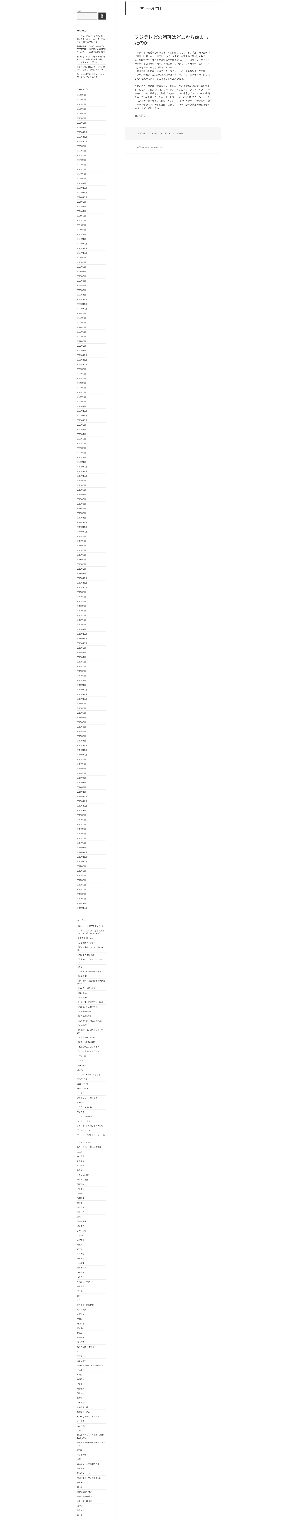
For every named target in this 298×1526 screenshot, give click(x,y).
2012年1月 (81, 903)
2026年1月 (81, 127)
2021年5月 (81, 387)
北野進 (80, 1202)
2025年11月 (82, 137)
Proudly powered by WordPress (149, 147)
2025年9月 (81, 146)
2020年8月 (81, 429)
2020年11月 (82, 415)
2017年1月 (81, 629)
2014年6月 (81, 768)
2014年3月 (81, 782)
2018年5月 (81, 555)
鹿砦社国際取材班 (84, 1491)
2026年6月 (81, 104)
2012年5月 (81, 884)
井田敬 (80, 1170)
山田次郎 (80, 1277)
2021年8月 (81, 373)
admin (156, 133)
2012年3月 (81, 894)
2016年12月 (82, 634)
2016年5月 (81, 666)
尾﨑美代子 (81, 1268)
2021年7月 (81, 378)
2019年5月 (81, 499)
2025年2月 (81, 178)
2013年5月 (81, 829)
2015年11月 (82, 694)
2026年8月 (81, 95)
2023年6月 (81, 271)
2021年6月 (81, 383)
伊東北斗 (80, 1184)
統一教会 (80, 1421)
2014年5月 (81, 773)
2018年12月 (82, 522)
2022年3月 (81, 341)
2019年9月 (81, 480)
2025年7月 (81, 155)
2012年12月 (82, 852)
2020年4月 (81, 448)
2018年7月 (81, 545)
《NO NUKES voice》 (86, 938)
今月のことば (82, 1179)
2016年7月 (81, 657)
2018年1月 (81, 573)
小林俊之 (80, 1258)
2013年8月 (81, 815)
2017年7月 (81, 601)
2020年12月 (82, 411)
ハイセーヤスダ (83, 1121)
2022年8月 (81, 318)
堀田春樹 (80, 1226)
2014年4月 (81, 778)
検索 (79, 11)
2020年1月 (81, 462)
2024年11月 (82, 192)
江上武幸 (80, 1351)
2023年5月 (81, 276)
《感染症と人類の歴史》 (87, 988)
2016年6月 (81, 662)
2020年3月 (81, 452)
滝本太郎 (80, 1370)
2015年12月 (82, 689)
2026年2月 (81, 123)
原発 (79, 1216)
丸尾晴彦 (80, 1161)
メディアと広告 (83, 1142)
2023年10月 (82, 253)
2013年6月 (81, 824)
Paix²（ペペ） (83, 1084)
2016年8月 (81, 652)
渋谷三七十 (81, 1360)
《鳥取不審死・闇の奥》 (87, 1037)
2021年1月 (81, 406)
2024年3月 (81, 229)
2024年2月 (81, 234)
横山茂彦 (80, 1342)
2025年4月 (81, 169)
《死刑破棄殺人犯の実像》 (88, 1006)
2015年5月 (81, 722)
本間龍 (80, 1319)
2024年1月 (81, 239)
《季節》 (80, 966)
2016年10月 (82, 643)
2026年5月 (81, 109)
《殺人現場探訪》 (84, 1016)
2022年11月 (82, 304)
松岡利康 (80, 1323)
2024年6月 (81, 216)
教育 (79, 1295)
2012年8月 (81, 871)
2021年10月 (82, 364)
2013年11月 (82, 801)
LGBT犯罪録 (82, 1079)
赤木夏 (80, 1450)
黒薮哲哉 (80, 1510)
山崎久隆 (80, 1272)
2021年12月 (82, 355)
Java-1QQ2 (81, 1065)
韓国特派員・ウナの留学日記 (89, 1478)
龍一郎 (80, 1515)
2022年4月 (81, 336)
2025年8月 (81, 150)
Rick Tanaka (82, 1088)
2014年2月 (81, 787)
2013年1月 (81, 847)
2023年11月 (82, 248)
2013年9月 (81, 810)
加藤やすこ (81, 1198)
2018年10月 (82, 531)
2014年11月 (82, 750)
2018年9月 (81, 536)
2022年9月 (81, 313)
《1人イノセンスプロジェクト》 (90, 926)
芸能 (79, 1430)
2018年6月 (81, 550)
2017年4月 (81, 615)
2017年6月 (81, 606)
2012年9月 (81, 866)
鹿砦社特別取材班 (84, 1501)
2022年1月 (81, 350)
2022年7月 (81, 322)
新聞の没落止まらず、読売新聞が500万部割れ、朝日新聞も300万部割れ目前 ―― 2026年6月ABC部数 (91, 49)
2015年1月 (81, 740)
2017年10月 (82, 587)
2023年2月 (81, 290)
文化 (79, 1300)
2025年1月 (81, 183)
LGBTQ (80, 1070)
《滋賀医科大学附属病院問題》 (90, 1020)
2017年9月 (81, 592)
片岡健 (80, 1374)
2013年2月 (81, 843)
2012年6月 (81, 880)
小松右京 (80, 1254)
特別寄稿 (80, 1379)
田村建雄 (80, 1393)
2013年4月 (81, 833)
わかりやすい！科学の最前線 (89, 1147)
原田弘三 (80, 1212)
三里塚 (80, 1151)
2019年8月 (81, 485)
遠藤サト (80, 1459)
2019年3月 (81, 508)
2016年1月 (81, 685)
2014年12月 (82, 745)
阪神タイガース (83, 1473)
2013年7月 (81, 819)
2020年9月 (81, 425)
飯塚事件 (80, 1482)
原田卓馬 (80, 1207)
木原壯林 (80, 1314)
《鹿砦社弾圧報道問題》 (87, 1042)
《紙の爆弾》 (82, 1025)
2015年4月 (81, 727)
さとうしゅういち (84, 1107)
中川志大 (80, 1156)
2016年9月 (81, 648)
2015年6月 (81, 717)
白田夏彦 (80, 1402)
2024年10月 (82, 197)
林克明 (80, 1333)
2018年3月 (81, 564)
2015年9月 (81, 703)
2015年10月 (82, 699)
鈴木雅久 (80, 1468)
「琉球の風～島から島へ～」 (89, 1051)
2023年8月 (81, 262)
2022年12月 (82, 299)
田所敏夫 (80, 1388)
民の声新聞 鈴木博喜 (85, 1347)
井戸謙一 (80, 1165)
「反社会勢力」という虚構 (88, 1046)
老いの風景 (81, 1425)
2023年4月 (81, 281)
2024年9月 (81, 202)
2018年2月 (81, 569)
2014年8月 (81, 764)
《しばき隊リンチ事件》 (87, 942)
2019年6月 (81, 494)
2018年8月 (81, 541)
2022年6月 (81, 327)
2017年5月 (81, 610)
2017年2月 (81, 624)
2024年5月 (81, 220)
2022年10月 (82, 308)
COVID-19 (81, 1060)
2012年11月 (82, 857)
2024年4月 (81, 225)
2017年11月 (82, 583)
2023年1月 (81, 294)
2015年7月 (81, 713)
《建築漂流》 (82, 976)
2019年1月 (81, 517)
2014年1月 (81, 792)
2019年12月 (82, 466)
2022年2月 (81, 346)
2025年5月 (81, 164)
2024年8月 (81, 206)
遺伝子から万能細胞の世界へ (89, 1464)
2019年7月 (81, 490)
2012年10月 (82, 861)
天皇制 (80, 1244)
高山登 (80, 1487)
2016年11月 (82, 638)
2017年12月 (82, 578)
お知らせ (80, 1102)
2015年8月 (81, 708)
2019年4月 (81, 504)
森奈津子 (80, 1337)
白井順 (80, 1398)
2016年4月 (81, 671)
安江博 (80, 1249)
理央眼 (80, 1384)
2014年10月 (82, 754)
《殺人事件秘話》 (84, 1011)
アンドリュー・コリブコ (87, 1098)
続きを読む (142, 115)
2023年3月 (81, 285)
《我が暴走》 (82, 993)
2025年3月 (81, 174)
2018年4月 (81, 559)
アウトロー (81, 1093)
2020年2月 (81, 457)
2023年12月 (82, 243)
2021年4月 (81, 392)
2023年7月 (81, 267)
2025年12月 (82, 132)
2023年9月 (81, 257)
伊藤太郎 (80, 1189)
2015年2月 (81, 736)
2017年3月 (81, 620)
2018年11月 (82, 527)
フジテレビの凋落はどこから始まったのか (172, 39)
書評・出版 (81, 1309)
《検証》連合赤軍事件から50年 (90, 1002)
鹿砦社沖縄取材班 (84, 1496)
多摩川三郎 (81, 1230)
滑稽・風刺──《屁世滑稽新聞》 (90, 1365)
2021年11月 (82, 360)
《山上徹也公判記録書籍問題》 (90, 971)
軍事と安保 (81, 1454)
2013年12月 (82, 796)
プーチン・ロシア (84, 1130)
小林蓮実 (80, 1263)
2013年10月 (82, 806)
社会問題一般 (82, 1407)
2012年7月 (81, 875)
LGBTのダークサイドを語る (88, 1074)
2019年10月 (82, 476)
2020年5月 (81, 443)
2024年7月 (81, 211)
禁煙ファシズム (83, 1412)
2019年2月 (81, 513)
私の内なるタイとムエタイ (88, 1416)
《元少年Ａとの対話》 (86, 954)
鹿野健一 (80, 1505)
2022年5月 (81, 332)
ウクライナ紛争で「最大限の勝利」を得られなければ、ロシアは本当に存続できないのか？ (91, 39)
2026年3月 (81, 118)
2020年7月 (81, 434)
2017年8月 (81, 596)
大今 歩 (80, 1235)
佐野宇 (80, 1193)
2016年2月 (81, 680)
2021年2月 (81, 401)
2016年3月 (81, 675)
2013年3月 (81, 838)
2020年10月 (82, 420)
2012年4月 (81, 889)
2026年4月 (81, 113)
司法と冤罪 (81, 1221)
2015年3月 (81, 731)
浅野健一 (80, 1356)
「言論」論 (81, 1056)
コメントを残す (177, 133)
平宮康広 (80, 1286)
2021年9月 (81, 369)
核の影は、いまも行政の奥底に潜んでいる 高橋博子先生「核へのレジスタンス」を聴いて (91, 59)
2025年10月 (82, 141)
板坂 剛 (80, 1328)
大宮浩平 (80, 1240)
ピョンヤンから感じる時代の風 (90, 1125)
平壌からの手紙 (83, 1281)
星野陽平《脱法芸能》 (86, 1305)
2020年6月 (81, 439)
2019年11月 (82, 471)
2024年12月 (82, 188)
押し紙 (80, 1291)
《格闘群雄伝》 (83, 997)
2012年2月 (81, 898)
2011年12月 (82, 908)
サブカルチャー (83, 1111)
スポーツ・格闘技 (84, 1116)
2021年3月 (81, 397)
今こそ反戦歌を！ (84, 1175)
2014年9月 (81, 759)
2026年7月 (81, 99)
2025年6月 (81, 160)
